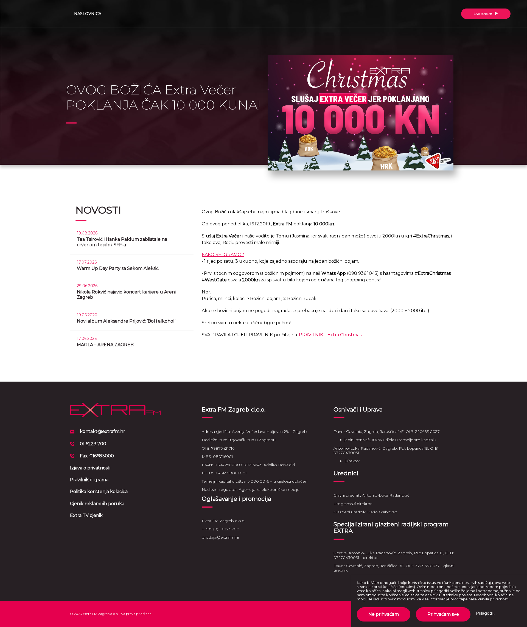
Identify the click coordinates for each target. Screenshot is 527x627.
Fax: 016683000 (97, 455)
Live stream (483, 14)
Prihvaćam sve (443, 614)
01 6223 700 (93, 443)
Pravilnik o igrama (89, 479)
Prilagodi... (485, 613)
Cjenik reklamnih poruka (97, 503)
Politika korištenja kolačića (99, 491)
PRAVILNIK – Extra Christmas (330, 334)
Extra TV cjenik (86, 515)
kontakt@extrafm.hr (102, 431)
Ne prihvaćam (383, 614)
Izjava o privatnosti (90, 468)
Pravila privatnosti (493, 599)
